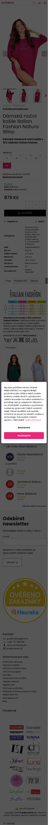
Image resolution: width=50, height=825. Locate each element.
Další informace (33, 420)
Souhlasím (24, 435)
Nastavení (24, 427)
